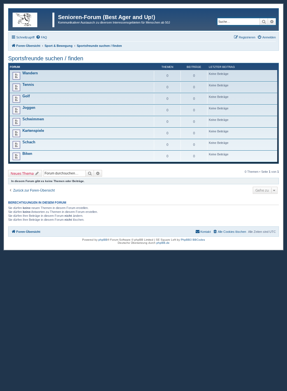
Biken (27, 153)
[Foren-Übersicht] (34, 19)
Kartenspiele (33, 130)
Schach (28, 142)
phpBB (102, 239)
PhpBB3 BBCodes (193, 239)
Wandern (30, 73)
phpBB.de (163, 242)
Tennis (28, 84)
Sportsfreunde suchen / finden (45, 58)
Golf (26, 96)
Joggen (28, 107)
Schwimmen (33, 119)
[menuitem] (41, 37)
